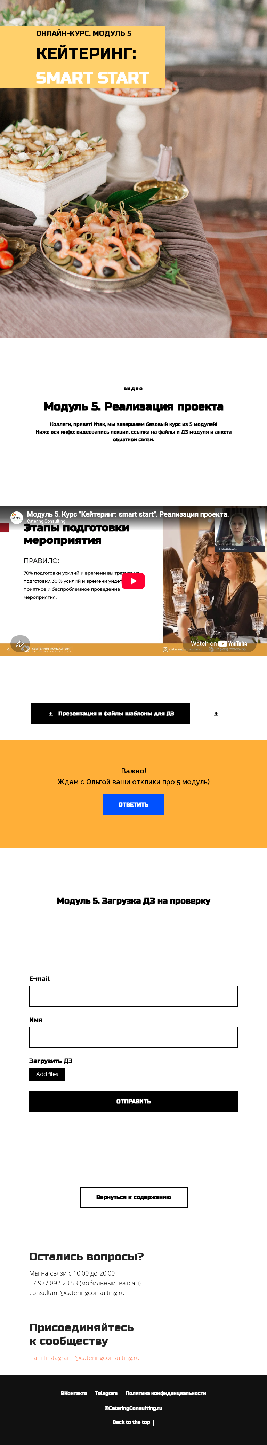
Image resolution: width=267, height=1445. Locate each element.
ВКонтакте (74, 1393)
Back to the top (131, 1422)
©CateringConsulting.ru (133, 1408)
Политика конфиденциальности (166, 1393)
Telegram (106, 1393)
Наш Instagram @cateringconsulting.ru (84, 1357)
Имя (35, 1020)
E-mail (39, 979)
